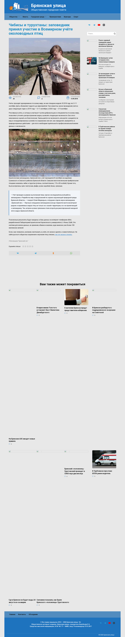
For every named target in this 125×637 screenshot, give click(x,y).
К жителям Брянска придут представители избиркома (75, 309)
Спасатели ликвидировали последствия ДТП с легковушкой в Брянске (107, 112)
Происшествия (55, 17)
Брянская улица (48, 5)
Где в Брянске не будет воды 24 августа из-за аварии (22, 601)
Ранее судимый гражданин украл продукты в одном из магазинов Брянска (106, 43)
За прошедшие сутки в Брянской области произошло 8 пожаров (107, 75)
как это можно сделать (63, 235)
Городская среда (37, 17)
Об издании (33, 614)
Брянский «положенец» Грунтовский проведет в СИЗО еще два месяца (74, 471)
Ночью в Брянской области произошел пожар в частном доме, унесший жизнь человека (107, 93)
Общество (13, 17)
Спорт (76, 17)
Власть (25, 17)
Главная (12, 614)
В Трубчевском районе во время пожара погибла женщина (107, 128)
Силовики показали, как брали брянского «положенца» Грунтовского (53, 601)
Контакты (22, 614)
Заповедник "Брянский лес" (19, 241)
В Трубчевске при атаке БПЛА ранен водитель (102, 472)
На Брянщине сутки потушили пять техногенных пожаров (107, 60)
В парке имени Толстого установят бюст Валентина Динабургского (48, 310)
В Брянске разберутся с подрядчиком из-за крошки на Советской (103, 310)
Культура (67, 17)
